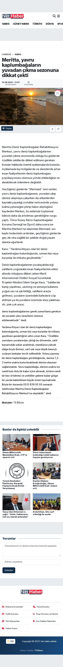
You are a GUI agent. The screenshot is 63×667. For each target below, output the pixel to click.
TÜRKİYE (37, 24)
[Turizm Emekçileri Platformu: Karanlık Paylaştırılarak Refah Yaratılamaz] (16, 471)
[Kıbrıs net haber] (13, 16)
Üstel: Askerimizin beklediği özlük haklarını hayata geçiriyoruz (46, 455)
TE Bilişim (38, 650)
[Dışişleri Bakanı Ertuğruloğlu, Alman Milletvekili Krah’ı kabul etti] (47, 471)
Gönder (9, 570)
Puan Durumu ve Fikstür (47, 614)
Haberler (6, 55)
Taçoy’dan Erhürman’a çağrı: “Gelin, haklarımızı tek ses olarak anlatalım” (15, 514)
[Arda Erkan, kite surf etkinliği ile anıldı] (47, 501)
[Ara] (54, 16)
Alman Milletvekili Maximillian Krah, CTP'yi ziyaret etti (14, 455)
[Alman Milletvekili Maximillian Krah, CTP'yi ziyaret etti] (16, 442)
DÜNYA (50, 24)
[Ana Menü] (58, 16)
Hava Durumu (43, 607)
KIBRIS (5, 24)
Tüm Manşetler (12, 621)
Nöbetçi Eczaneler (14, 607)
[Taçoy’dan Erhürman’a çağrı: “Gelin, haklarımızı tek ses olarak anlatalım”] (16, 501)
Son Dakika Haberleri (46, 621)
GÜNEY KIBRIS (21, 24)
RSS (12, 641)
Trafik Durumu (11, 614)
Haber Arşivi (11, 628)
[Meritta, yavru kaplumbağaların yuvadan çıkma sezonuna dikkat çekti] (31, 106)
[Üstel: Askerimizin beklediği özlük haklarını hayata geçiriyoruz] (47, 442)
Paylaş (9, 128)
